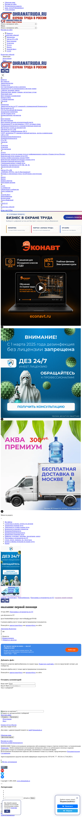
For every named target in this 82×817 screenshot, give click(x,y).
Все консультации (7, 120)
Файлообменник (6, 196)
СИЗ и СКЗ (5, 135)
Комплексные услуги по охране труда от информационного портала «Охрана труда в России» (33, 154)
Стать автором (10, 9)
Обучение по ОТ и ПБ (8, 129)
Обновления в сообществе (10, 189)
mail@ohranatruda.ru (35, 730)
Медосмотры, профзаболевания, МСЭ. (14, 131)
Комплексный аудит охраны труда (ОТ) (14, 156)
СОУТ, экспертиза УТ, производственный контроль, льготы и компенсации (26, 133)
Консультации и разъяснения (10, 96)
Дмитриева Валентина (8, 629)
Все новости (5, 81)
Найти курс (72, 650)
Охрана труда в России (8, 725)
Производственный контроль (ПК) (12, 161)
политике (14, 808)
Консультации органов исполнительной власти (17, 122)
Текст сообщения (7, 688)
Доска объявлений (7, 200)
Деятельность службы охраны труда (17, 527)
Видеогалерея (5, 198)
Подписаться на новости (13, 6)
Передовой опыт (6, 94)
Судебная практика (7, 99)
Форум (9, 47)
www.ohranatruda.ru (23, 781)
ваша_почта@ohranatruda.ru (14, 8)
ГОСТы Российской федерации (11, 110)
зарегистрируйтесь (16, 625)
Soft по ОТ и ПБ (12, 39)
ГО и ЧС (4, 140)
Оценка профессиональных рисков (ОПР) (15, 158)
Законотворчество (7, 83)
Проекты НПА (6, 97)
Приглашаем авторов (8, 182)
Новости (10, 33)
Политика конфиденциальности (12, 743)
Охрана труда (5, 85)
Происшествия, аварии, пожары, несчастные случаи (18, 92)
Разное (7, 543)
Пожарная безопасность (9, 138)
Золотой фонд (11, 49)
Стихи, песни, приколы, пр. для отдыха (18, 540)
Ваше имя (4, 684)
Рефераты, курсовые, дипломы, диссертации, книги (22, 536)
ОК (7, 811)
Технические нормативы (9, 112)
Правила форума (6, 181)
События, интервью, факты (10, 90)
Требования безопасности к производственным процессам (21, 126)
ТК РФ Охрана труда (8, 113)
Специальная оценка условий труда (13, 163)
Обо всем (4, 101)
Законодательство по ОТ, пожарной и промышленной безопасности (24, 106)
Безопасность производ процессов (16, 529)
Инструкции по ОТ (7, 108)
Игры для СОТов (6, 210)
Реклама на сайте (10, 4)
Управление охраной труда (14, 525)
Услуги (9, 45)
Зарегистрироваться (7, 815)
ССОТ (9, 51)
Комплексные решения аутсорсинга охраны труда (18, 159)
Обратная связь (10, 2)
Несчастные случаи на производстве (13, 127)
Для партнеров (6, 149)
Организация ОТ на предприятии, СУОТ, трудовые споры (21, 124)
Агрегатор (10, 43)
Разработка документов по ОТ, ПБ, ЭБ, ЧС (15, 165)
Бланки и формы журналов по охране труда (20, 541)
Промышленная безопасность (11, 136)
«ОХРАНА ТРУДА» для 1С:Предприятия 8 (15, 172)
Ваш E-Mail (5, 686)
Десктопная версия (7, 737)
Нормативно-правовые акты (14, 534)
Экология (4, 142)
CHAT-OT (4, 203)
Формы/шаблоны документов (11, 115)
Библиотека (11, 37)
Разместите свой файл (46, 664)
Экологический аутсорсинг (10, 167)
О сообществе (5, 188)
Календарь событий (12, 35)
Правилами (5, 748)
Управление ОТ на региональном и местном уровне (18, 88)
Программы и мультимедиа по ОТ (21, 612)
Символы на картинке (9, 711)
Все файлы (8, 522)
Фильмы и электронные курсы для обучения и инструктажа (21, 174)
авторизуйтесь (31, 625)
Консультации (11, 41)
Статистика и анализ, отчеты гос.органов (19, 524)
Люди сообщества (7, 191)
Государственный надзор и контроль (13, 87)
